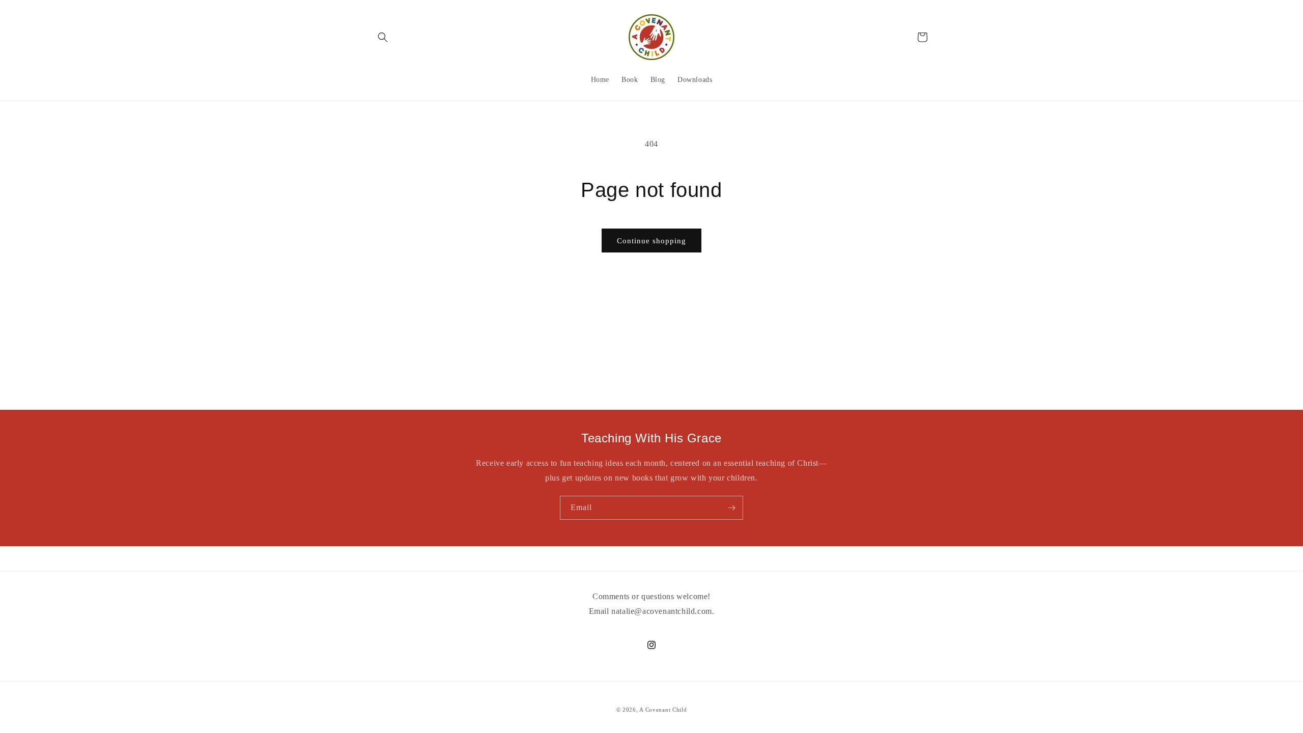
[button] (383, 37)
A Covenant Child (663, 710)
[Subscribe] (731, 508)
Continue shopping (651, 241)
